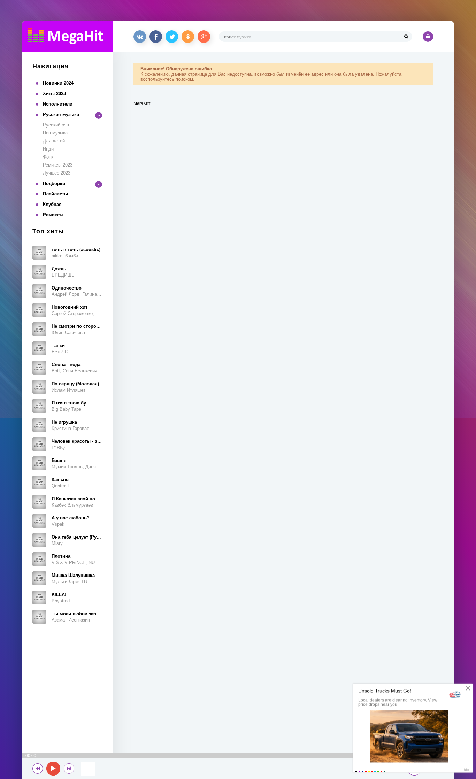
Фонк (48, 157)
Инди (48, 149)
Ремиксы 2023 (57, 165)
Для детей (54, 141)
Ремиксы (53, 214)
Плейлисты (55, 193)
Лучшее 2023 (56, 173)
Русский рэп (56, 125)
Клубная (52, 204)
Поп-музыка (55, 133)
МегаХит (142, 103)
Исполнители (57, 104)
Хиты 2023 (54, 93)
